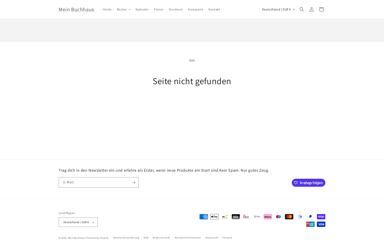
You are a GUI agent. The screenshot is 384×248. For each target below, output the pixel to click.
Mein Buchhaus (76, 237)
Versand (227, 237)
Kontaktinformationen (188, 237)
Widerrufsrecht (161, 237)
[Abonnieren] (133, 182)
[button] (123, 9)
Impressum (211, 237)
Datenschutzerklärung (126, 237)
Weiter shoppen (192, 103)
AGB (146, 237)
